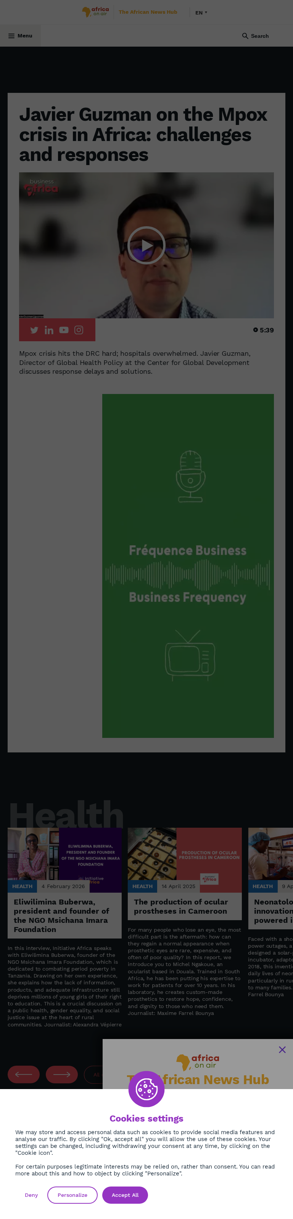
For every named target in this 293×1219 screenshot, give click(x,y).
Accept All (125, 1195)
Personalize (72, 1195)
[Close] (282, 1050)
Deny (31, 1195)
